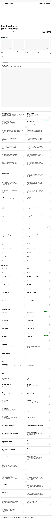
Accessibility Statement (16, 517)
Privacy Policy (33, 517)
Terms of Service (26, 517)
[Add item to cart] (11, 49)
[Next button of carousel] (50, 37)
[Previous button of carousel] (48, 37)
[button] (6, 46)
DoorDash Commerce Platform (12, 519)
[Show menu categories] (1, 61)
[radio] (44, 32)
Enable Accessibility (47, 0)
